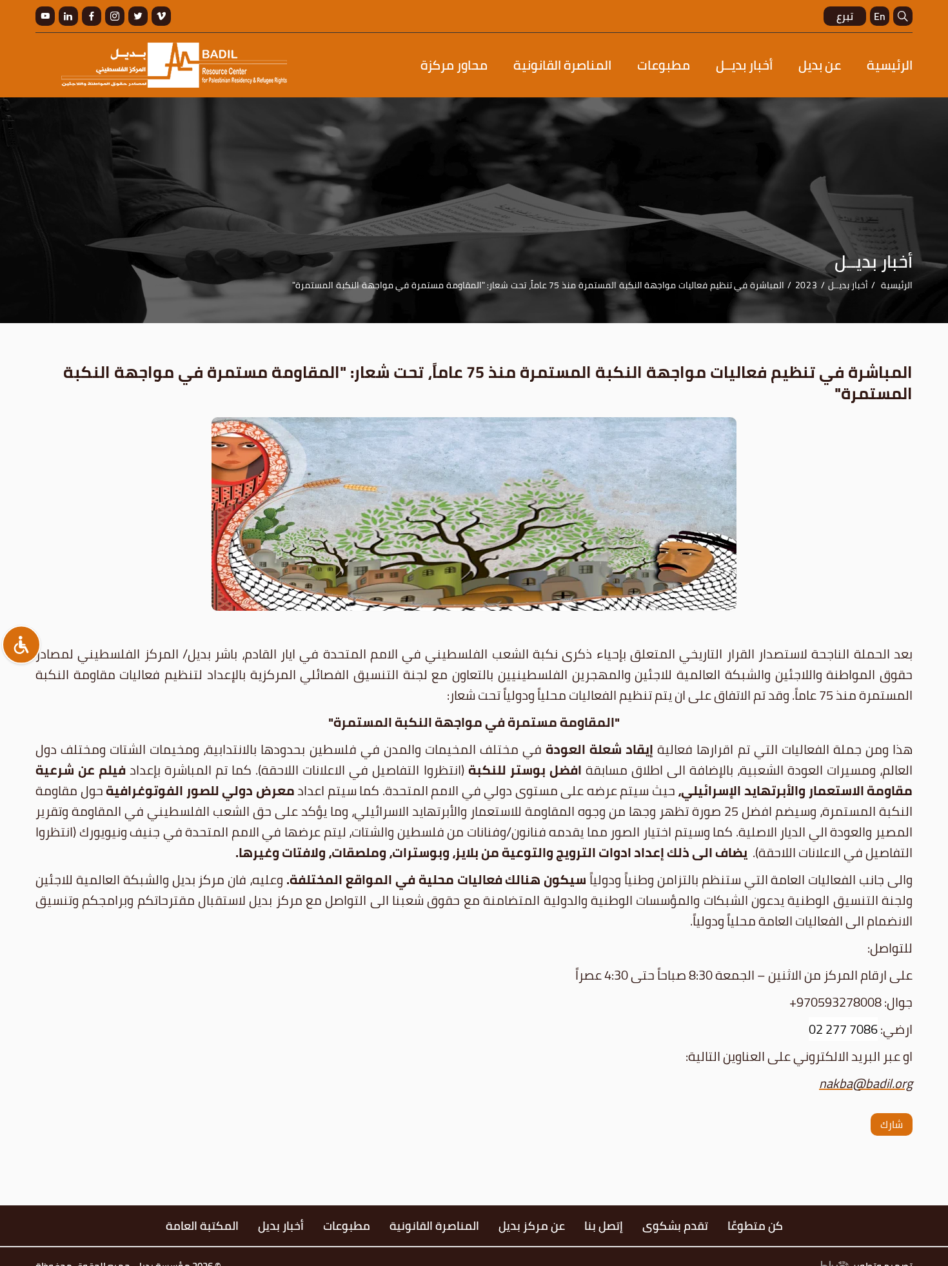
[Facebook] (91, 16)
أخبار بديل (281, 1225)
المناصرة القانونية (562, 65)
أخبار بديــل (744, 65)
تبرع (844, 16)
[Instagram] (114, 16)
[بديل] (174, 65)
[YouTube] (45, 16)
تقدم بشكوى (675, 1225)
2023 (806, 285)
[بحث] (903, 16)
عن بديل (819, 65)
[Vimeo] (161, 16)
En (879, 16)
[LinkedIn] (68, 16)
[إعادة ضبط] (21, 644)
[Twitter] (138, 16)
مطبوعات (663, 65)
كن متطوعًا (755, 1225)
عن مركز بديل (532, 1225)
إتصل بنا (603, 1225)
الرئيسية (890, 65)
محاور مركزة (454, 65)
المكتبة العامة (202, 1225)
